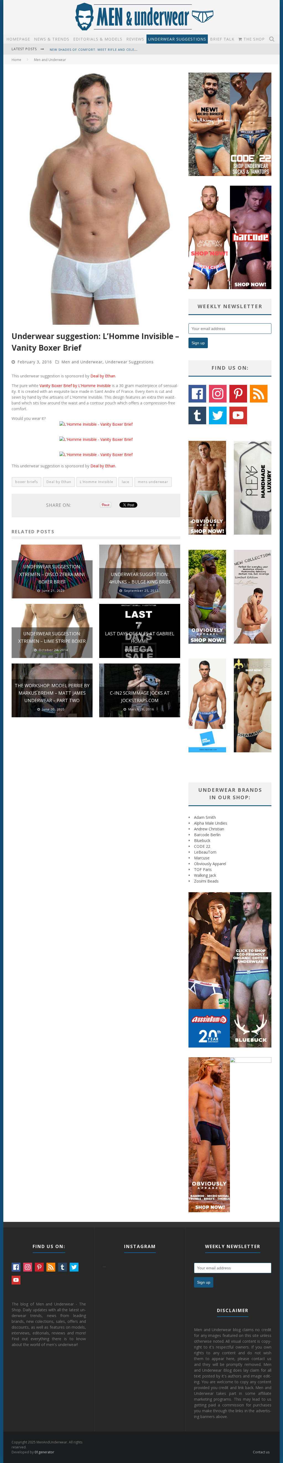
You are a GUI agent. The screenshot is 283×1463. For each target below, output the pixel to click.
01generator (44, 1452)
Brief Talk (222, 39)
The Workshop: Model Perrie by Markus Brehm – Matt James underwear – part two (52, 693)
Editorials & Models (97, 39)
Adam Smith (205, 817)
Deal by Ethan (102, 376)
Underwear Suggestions (177, 39)
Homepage (18, 39)
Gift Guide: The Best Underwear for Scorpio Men (96, 54)
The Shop (253, 39)
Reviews (135, 39)
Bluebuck (202, 840)
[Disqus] (96, 800)
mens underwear (153, 481)
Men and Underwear (82, 361)
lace (125, 481)
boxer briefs (26, 481)
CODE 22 (202, 846)
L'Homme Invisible (96, 481)
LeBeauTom (205, 852)
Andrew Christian (209, 829)
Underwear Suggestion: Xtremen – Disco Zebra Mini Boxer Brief (52, 574)
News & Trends (51, 39)
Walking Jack (205, 875)
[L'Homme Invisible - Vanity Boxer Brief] (96, 424)
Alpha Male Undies (210, 823)
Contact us (261, 1452)
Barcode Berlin (207, 834)
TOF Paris (203, 869)
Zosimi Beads (206, 881)
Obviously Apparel (210, 863)
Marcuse (201, 857)
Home (16, 59)
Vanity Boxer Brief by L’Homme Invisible (75, 385)
